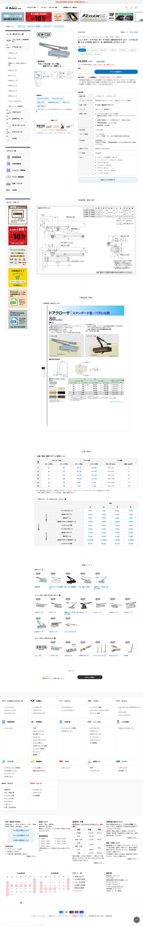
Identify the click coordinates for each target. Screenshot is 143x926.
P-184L (131, 529)
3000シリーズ (13, 86)
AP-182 (104, 543)
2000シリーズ (13, 80)
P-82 (79, 471)
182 (64, 471)
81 (49, 467)
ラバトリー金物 (95, 713)
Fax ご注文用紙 (80, 882)
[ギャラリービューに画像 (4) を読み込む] (62, 74)
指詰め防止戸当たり (39, 771)
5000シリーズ (13, 91)
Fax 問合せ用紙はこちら (21, 830)
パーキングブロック (67, 710)
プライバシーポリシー (64, 916)
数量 (79, 68)
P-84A (131, 514)
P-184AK (131, 540)
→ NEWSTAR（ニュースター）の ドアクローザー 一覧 (52, 133)
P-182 (95, 471)
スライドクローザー (39, 713)
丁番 (34, 728)
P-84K (131, 518)
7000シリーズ (13, 53)
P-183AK (117, 540)
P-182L (104, 529)
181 (64, 467)
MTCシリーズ (12, 96)
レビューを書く (90, 677)
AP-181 (90, 543)
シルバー (82, 50)
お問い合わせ (79, 876)
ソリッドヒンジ (9, 707)
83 (49, 475)
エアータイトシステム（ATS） (100, 710)
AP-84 (131, 525)
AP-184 (131, 543)
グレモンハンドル (10, 710)
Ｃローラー (7, 804)
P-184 (95, 478)
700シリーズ (12, 70)
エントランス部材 (38, 749)
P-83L (117, 510)
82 (49, 471)
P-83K (117, 518)
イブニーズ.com (40, 916)
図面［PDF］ (41, 102)
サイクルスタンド (67, 707)
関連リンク (66, 102)
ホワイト (133, 50)
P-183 (95, 475)
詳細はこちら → (31, 856)
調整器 (35, 755)
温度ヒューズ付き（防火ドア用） (17, 64)
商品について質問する (108, 180)
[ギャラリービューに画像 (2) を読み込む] (46, 74)
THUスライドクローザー (126, 728)
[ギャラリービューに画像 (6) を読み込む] (38, 83)
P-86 (79, 486)
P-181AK (90, 540)
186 (64, 486)
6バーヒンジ (37, 752)
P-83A (117, 514)
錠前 (91, 768)
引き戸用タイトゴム (10, 771)
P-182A (104, 532)
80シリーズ (21, 26)
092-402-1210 (106, 84)
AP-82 (104, 525)
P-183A (117, 532)
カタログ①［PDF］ (43, 98)
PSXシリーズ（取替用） (16, 106)
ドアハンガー (123, 712)
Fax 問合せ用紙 (80, 879)
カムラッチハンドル (39, 740)
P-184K (131, 536)
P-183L (117, 529)
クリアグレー (123, 50)
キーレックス (8, 728)
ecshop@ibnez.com (117, 886)
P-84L (131, 510)
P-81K (90, 518)
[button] (32, 7)
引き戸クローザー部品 (40, 746)
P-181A (90, 532)
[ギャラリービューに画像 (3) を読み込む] (54, 74)
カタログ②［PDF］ (58, 98)
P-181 (95, 467)
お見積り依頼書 (80, 885)
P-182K (104, 536)
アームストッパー (10, 713)
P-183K (117, 536)
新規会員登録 (79, 888)
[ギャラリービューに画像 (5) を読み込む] (70, 74)
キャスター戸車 (9, 795)
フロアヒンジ (37, 710)
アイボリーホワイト (85, 54)
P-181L (90, 529)
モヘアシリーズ (9, 773)
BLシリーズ (12, 75)
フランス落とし (38, 743)
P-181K (90, 536)
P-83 (79, 475)
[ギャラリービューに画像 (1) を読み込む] (38, 74)
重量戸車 (7, 790)
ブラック (113, 50)
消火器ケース (123, 771)
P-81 (79, 467)
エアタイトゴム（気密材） (12, 768)
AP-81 (90, 525)
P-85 (79, 482)
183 (64, 475)
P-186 (94, 486)
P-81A (90, 514)
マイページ (78, 891)
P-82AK (103, 521)
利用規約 (75, 916)
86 (49, 486)
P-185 (94, 482)
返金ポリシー (52, 916)
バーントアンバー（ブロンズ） (97, 50)
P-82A (104, 514)
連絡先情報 (109, 916)
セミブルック (8, 801)
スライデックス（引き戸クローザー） (129, 708)
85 (49, 482)
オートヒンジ (94, 737)
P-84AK (130, 521)
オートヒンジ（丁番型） (69, 728)
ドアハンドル (65, 768)
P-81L (90, 510)
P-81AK (90, 521)
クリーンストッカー (125, 715)
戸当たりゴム (8, 777)
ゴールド (97, 54)
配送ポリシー (83, 916)
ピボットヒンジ (95, 740)
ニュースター (47, 26)
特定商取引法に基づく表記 (96, 916)
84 (49, 478)
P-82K (104, 518)
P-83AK (117, 521)
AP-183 (117, 543)
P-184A (131, 532)
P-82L (104, 510)
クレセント (36, 737)
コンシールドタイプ (14, 101)
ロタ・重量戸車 (9, 792)
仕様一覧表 (40, 106)
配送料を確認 (101, 61)
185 (64, 482)
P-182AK (103, 540)
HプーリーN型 (8, 798)
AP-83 (117, 525)
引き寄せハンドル (38, 734)
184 (64, 478)
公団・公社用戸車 (10, 807)
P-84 (79, 478)
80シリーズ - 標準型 (34, 26)
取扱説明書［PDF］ (54, 102)
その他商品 (93, 743)
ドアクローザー (59, 26)
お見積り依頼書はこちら (21, 840)
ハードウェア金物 (95, 707)
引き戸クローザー (67, 731)
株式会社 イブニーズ (112, 876)
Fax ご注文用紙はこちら (21, 835)
